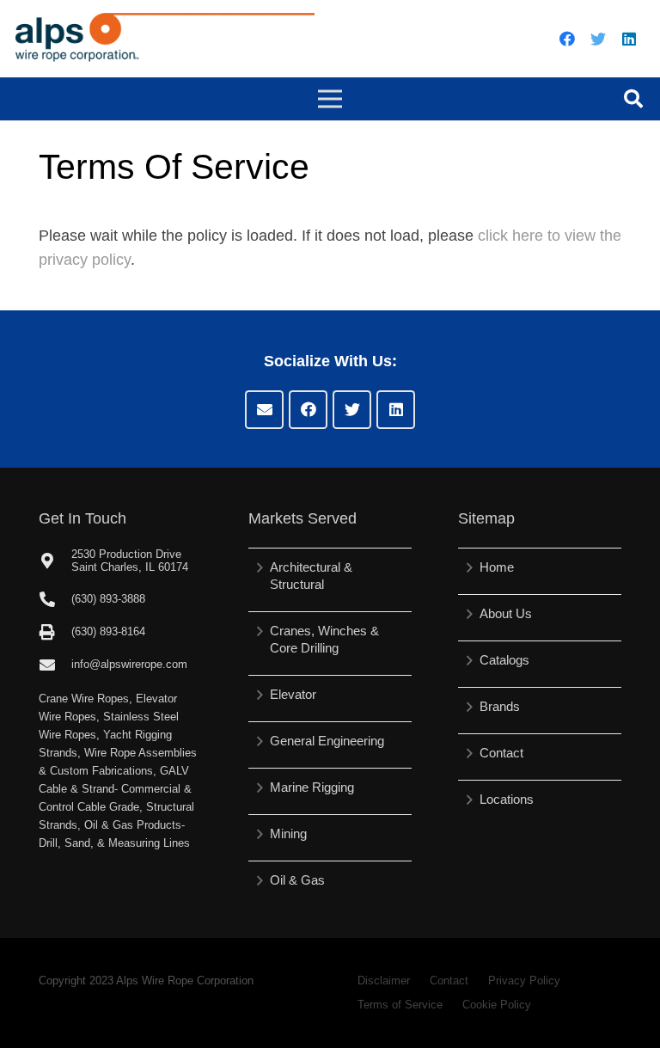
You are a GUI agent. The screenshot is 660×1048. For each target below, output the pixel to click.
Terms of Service (400, 1004)
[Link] (165, 38)
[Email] (264, 409)
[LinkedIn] (629, 38)
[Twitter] (598, 38)
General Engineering (327, 740)
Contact (501, 752)
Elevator (293, 694)
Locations (507, 799)
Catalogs (504, 660)
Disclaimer (384, 980)
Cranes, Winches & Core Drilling (324, 639)
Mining (288, 833)
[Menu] (330, 98)
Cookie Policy (496, 1004)
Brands (500, 706)
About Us (506, 613)
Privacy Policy (524, 980)
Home (497, 567)
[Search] (633, 98)
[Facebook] (567, 38)
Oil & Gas (297, 880)
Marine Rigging (312, 787)
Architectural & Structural (311, 575)
